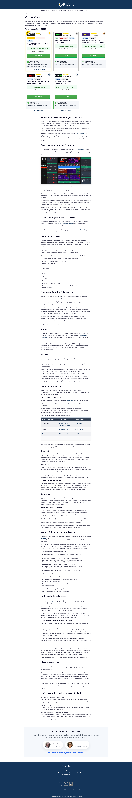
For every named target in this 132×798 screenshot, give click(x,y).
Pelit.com (27, 13)
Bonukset (64, 10)
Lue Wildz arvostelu (93, 68)
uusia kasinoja (53, 602)
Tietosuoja (81, 796)
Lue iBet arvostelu (38, 110)
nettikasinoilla (69, 400)
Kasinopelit (71, 10)
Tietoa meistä (70, 796)
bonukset (66, 301)
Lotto (87, 10)
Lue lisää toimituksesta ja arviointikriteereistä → (66, 753)
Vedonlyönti (80, 10)
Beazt (44, 429)
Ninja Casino (80, 149)
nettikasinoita (80, 133)
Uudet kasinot (56, 10)
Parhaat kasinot (45, 10)
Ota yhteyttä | (76, 796)
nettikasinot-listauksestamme (65, 223)
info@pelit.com (56, 789)
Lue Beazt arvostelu (66, 68)
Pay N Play (43, 538)
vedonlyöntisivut (80, 230)
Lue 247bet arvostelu (66, 110)
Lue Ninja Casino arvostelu (38, 69)
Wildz (44, 438)
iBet (44, 433)
